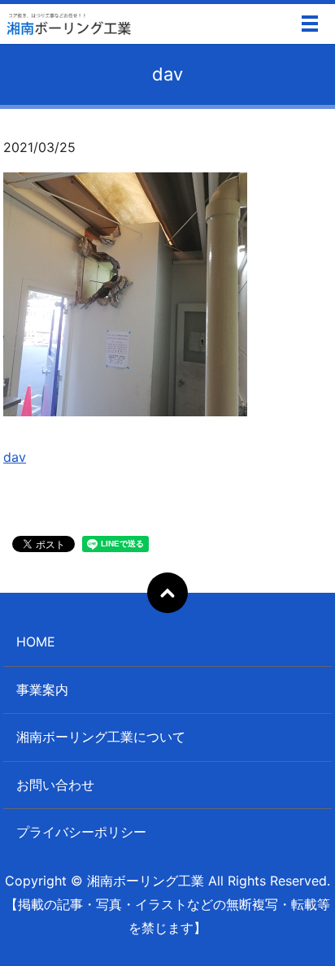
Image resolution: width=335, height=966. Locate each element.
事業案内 (42, 689)
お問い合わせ (55, 785)
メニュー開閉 (310, 23)
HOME (35, 641)
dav (14, 457)
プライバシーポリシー (81, 832)
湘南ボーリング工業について (100, 737)
